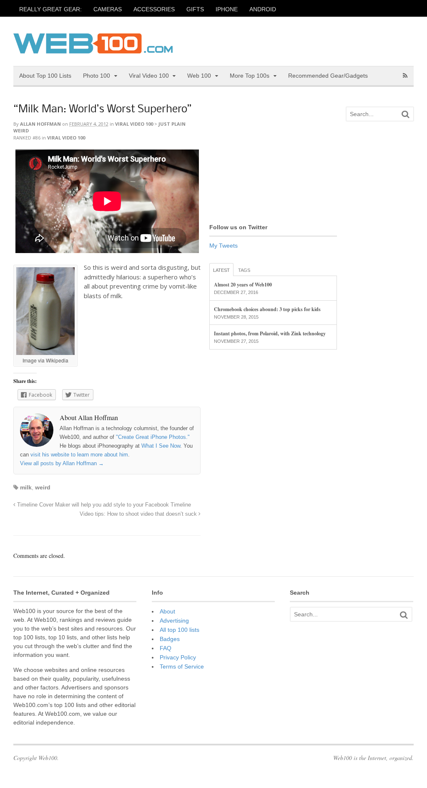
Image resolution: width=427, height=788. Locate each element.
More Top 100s (249, 75)
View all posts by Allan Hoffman (62, 463)
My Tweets (223, 245)
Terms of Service (182, 666)
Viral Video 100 (149, 75)
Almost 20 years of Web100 (243, 284)
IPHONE (227, 9)
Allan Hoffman (40, 124)
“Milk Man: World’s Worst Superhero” (102, 109)
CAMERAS (107, 9)
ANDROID (262, 9)
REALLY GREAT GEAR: (50, 9)
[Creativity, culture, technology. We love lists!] (93, 49)
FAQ (165, 648)
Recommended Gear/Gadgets (328, 75)
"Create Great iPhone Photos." (153, 437)
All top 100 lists (179, 629)
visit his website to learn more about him (79, 454)
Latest (221, 270)
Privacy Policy (178, 657)
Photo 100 (96, 75)
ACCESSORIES (154, 9)
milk (26, 487)
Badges (170, 639)
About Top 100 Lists (45, 75)
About (167, 611)
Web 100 (199, 75)
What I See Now (160, 446)
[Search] (405, 114)
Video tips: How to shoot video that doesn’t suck (139, 514)
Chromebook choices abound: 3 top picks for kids (267, 309)
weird (42, 487)
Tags (244, 270)
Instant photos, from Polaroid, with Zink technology (270, 333)
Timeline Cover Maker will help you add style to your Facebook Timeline (103, 505)
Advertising (174, 620)
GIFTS (195, 9)
